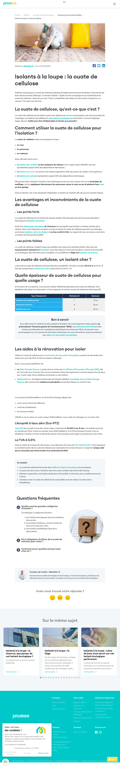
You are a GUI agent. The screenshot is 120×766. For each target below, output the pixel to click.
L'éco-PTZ (19, 428)
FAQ (54, 705)
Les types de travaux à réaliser (43, 15)
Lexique (76, 721)
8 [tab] (58, 677)
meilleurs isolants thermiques (64, 467)
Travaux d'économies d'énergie (82, 713)
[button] (5, 762)
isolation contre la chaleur (36, 232)
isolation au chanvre (88, 252)
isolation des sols (26, 176)
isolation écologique (61, 118)
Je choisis (27, 753)
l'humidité (44, 250)
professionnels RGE (85, 326)
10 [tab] (64, 677)
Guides (26, 15)
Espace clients (79, 702)
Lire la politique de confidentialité (15, 744)
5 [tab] (51, 677)
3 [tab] (46, 677)
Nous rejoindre (58, 709)
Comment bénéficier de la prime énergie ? (104, 703)
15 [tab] (76, 677)
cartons (69, 115)
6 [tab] (53, 677)
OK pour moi (43, 753)
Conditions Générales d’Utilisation (40, 761)
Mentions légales (18, 761)
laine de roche (42, 268)
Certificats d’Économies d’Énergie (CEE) (81, 369)
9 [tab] (61, 677)
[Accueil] (10, 4)
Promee (17, 15)
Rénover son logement (78, 707)
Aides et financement (82, 718)
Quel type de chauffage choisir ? (103, 715)
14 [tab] (74, 677)
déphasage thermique (34, 226)
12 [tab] (69, 677)
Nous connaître (59, 702)
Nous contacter (80, 732)
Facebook (97, 732)
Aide (114, 759)
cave (102, 184)
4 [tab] (48, 677)
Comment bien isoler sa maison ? (104, 709)
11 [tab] (66, 677)
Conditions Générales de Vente (67, 761)
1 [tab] (40, 677)
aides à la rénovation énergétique (61, 335)
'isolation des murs (26, 171)
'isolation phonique (36, 221)
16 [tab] (79, 677)
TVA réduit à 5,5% (82, 445)
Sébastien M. (29, 66)
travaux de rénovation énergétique (64, 355)
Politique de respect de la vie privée (94, 761)
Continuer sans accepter (10, 753)
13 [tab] (71, 677)
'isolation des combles (28, 164)
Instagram (101, 732)
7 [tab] (56, 677)
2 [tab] (43, 677)
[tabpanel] (21, 652)
